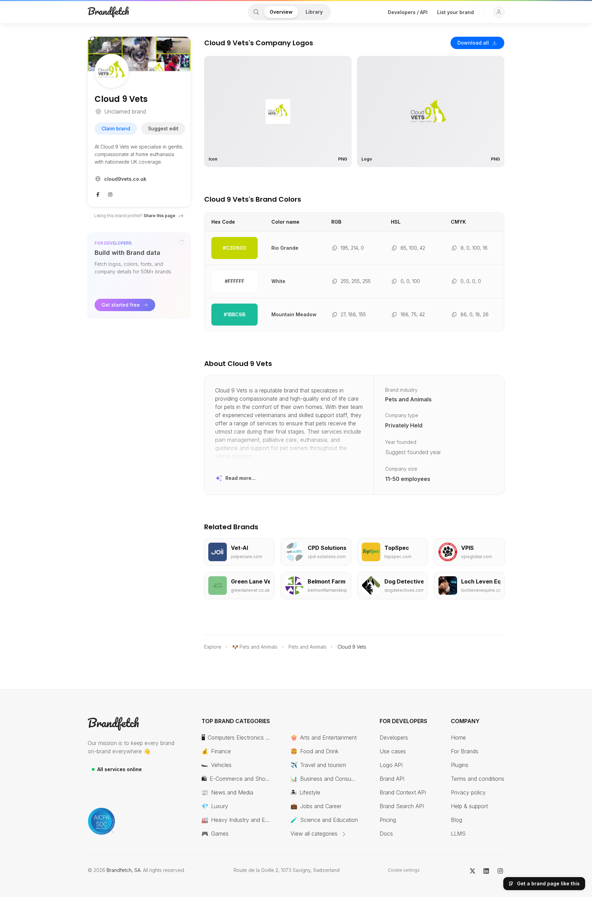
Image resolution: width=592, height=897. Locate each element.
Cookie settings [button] (404, 870)
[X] (472, 870)
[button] (498, 12)
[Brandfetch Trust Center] (101, 821)
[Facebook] (98, 194)
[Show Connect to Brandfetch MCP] (181, 242)
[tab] (256, 12)
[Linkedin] (486, 870)
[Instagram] (110, 194)
